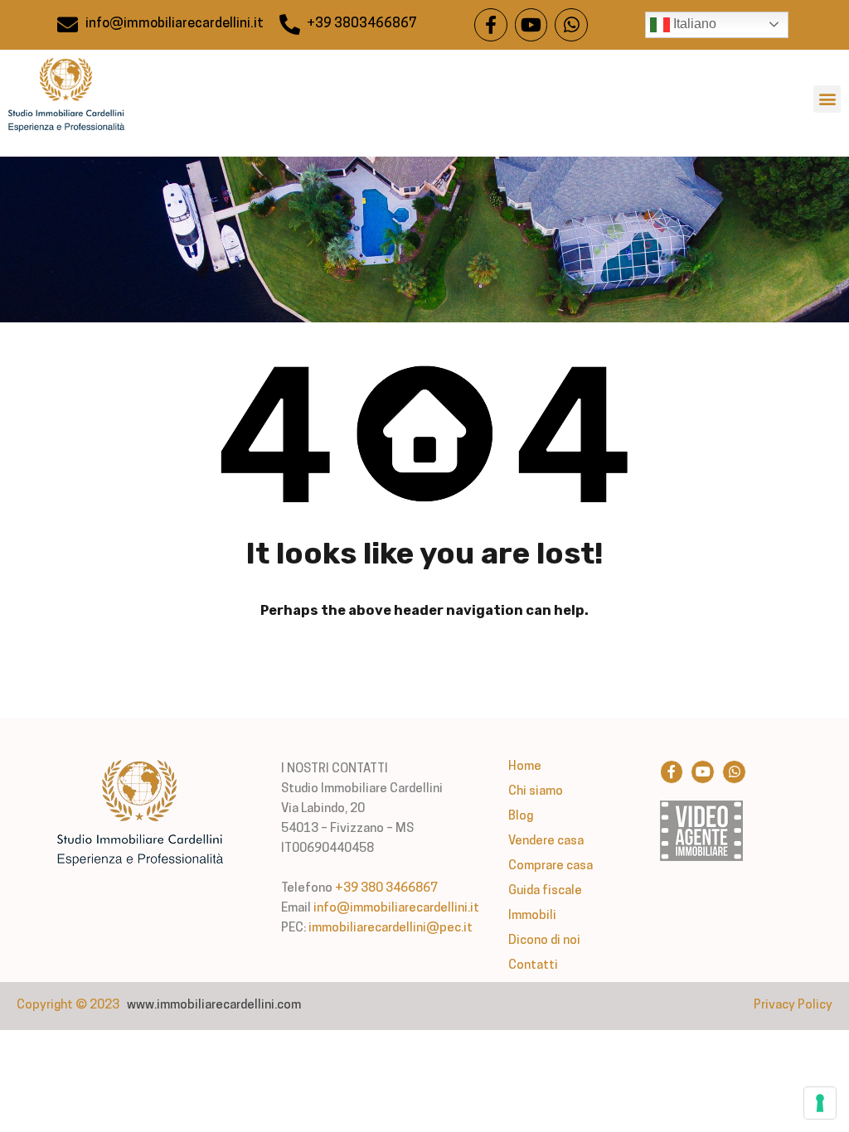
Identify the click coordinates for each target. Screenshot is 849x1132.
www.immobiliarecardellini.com (214, 1005)
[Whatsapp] (571, 24)
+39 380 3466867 (386, 889)
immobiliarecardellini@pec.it (390, 928)
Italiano (693, 24)
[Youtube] (531, 24)
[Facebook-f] (490, 24)
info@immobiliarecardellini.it (396, 908)
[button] (827, 99)
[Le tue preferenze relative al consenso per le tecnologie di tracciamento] (820, 1103)
